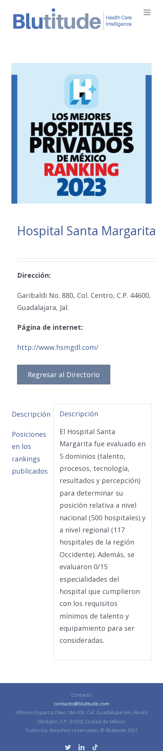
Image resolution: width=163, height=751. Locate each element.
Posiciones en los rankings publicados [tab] (30, 452)
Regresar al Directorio (64, 374)
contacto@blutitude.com (81, 703)
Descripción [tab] (30, 414)
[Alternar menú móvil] (148, 12)
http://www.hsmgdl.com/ (58, 347)
